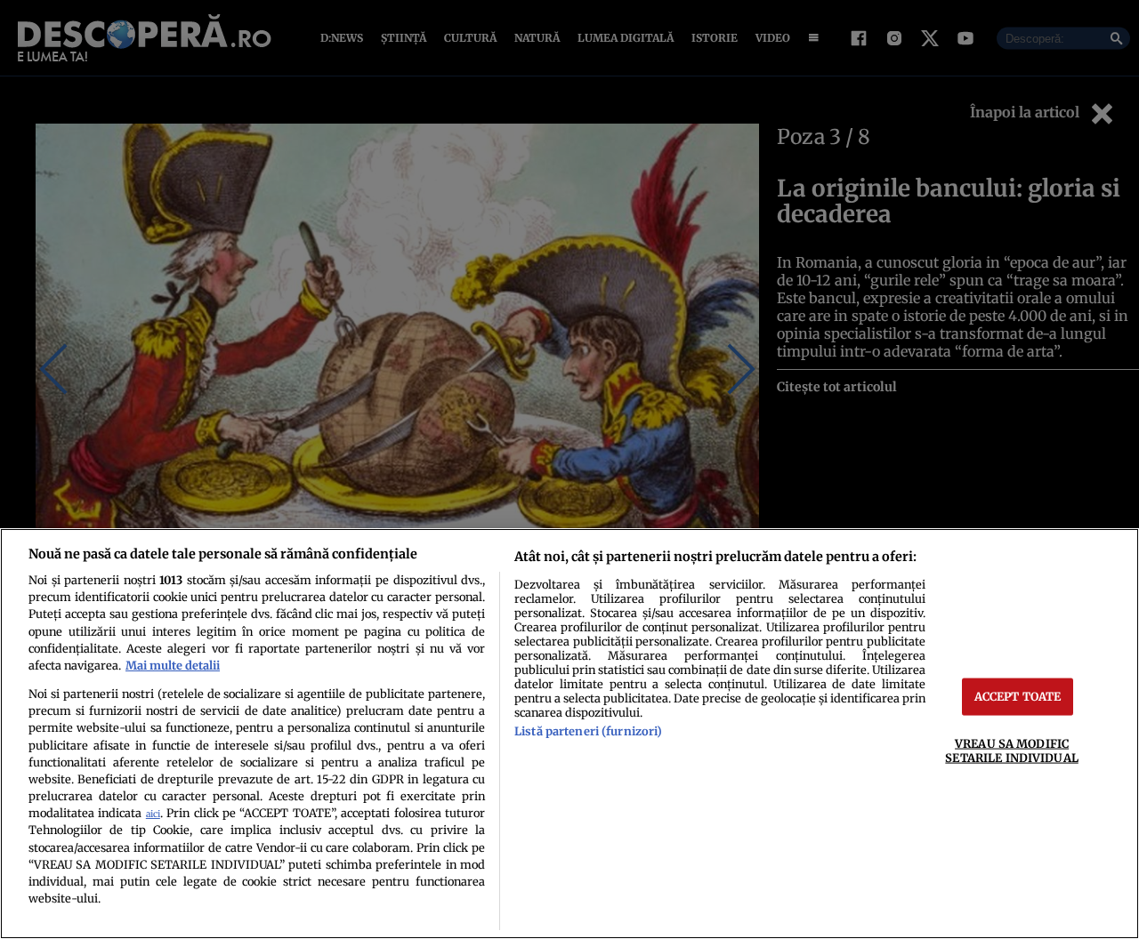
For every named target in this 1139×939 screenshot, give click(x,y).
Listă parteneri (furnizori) (588, 731)
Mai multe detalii (172, 665)
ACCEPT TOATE (1018, 696)
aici (153, 814)
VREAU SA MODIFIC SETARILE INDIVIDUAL (1011, 750)
